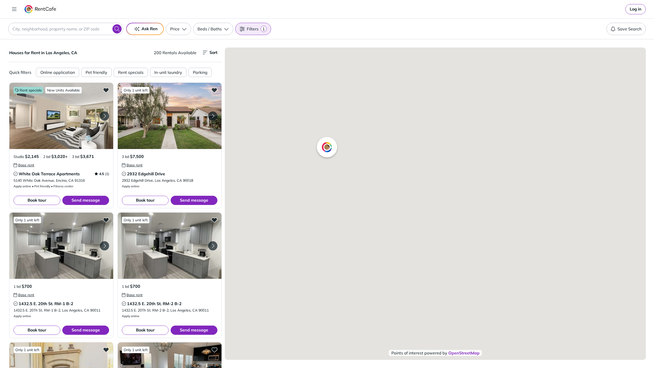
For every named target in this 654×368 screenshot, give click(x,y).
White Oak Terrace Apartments (49, 173)
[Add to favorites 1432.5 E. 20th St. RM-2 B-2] (214, 219)
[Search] (117, 28)
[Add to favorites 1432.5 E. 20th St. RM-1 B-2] (106, 219)
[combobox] (65, 29)
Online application (57, 72)
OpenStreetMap (464, 352)
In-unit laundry (168, 72)
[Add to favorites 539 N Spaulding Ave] (214, 349)
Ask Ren (150, 28)
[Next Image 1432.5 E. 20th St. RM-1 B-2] (104, 245)
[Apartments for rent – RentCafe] (40, 9)
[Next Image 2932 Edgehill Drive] (212, 116)
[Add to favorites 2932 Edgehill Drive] (214, 90)
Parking (200, 72)
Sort (213, 52)
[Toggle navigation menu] (14, 9)
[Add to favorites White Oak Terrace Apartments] (106, 90)
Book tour (37, 200)
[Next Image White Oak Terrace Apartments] (104, 116)
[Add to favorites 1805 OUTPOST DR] (106, 349)
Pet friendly (96, 72)
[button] (61, 116)
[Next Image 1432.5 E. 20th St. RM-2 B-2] (212, 245)
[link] (635, 9)
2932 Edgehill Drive (146, 173)
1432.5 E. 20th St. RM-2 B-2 (154, 303)
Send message (86, 200)
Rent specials (131, 72)
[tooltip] (24, 165)
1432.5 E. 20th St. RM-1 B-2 (46, 303)
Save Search (629, 28)
